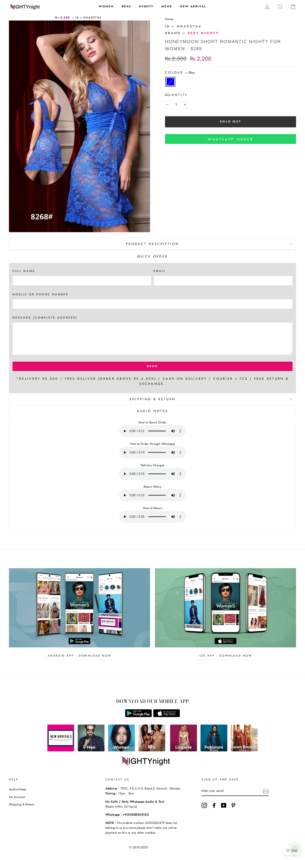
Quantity (176, 95)
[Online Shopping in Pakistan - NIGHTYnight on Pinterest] (233, 805)
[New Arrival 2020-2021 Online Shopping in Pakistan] (60, 750)
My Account (17, 797)
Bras (126, 6)
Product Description (152, 244)
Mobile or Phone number (40, 294)
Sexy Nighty (203, 33)
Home (169, 19)
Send (152, 366)
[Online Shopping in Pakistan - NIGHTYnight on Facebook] (214, 805)
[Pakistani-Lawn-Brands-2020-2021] (244, 750)
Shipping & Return (152, 399)
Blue (170, 81)
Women (106, 6)
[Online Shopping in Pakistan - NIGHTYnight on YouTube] (223, 805)
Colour (179, 72)
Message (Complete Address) (45, 317)
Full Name (24, 271)
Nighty (146, 6)
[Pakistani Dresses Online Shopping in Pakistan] (214, 750)
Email (160, 271)
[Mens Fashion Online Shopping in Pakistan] (91, 750)
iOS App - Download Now (225, 656)
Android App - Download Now (79, 656)
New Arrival (193, 6)
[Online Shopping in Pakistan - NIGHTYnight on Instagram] (204, 805)
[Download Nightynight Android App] (138, 716)
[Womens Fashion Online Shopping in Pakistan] (121, 750)
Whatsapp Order (230, 139)
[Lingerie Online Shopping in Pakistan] (183, 750)
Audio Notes (17, 789)
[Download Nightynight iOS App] (166, 716)
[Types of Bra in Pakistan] (151, 750)
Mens (166, 6)
